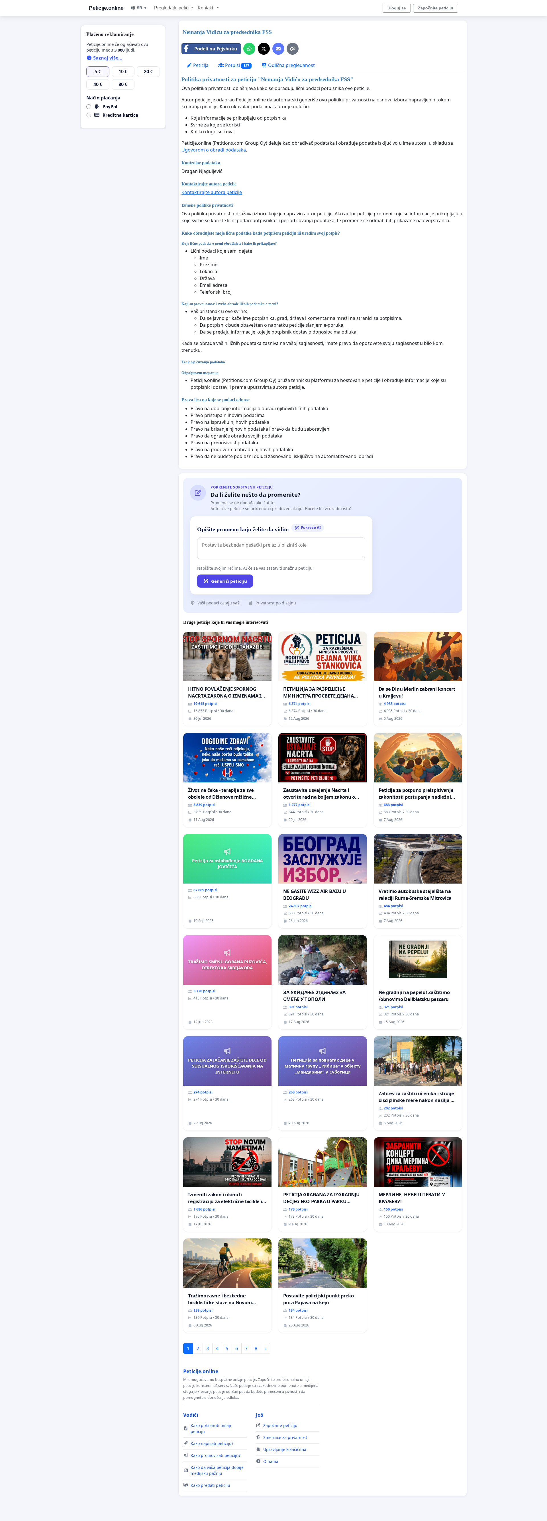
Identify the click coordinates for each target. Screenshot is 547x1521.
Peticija (200, 65)
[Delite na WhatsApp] (249, 49)
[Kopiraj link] (293, 49)
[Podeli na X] (264, 49)
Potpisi (236, 65)
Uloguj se (396, 8)
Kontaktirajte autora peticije (211, 192)
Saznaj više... (107, 58)
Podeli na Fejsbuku (215, 49)
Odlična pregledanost (291, 65)
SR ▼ (142, 7)
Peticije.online (106, 8)
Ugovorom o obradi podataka (213, 150)
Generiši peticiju (229, 581)
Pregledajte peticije (173, 7)
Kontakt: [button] (206, 7)
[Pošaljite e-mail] (278, 49)
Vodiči (190, 1414)
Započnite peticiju (435, 8)
